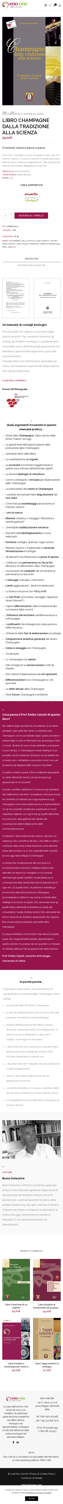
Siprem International (50, 244)
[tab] (31, 259)
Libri (12, 112)
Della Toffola (28, 241)
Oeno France (23, 244)
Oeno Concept (9, 244)
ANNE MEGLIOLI (24, 175)
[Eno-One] (14, 7)
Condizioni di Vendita (31, 1478)
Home (4, 112)
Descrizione (31, 259)
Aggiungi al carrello (31, 215)
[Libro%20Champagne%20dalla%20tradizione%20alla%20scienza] (15, 236)
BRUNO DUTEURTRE (20, 171)
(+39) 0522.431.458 (48, 1416)
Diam (38, 241)
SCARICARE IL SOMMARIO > (14, 381)
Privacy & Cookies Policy (42, 1474)
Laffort (53, 241)
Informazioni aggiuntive (31, 265)
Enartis (45, 241)
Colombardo (15, 241)
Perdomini (34, 244)
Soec (4, 247)
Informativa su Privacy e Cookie (38, 1493)
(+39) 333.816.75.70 (49, 1420)
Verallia (12, 247)
